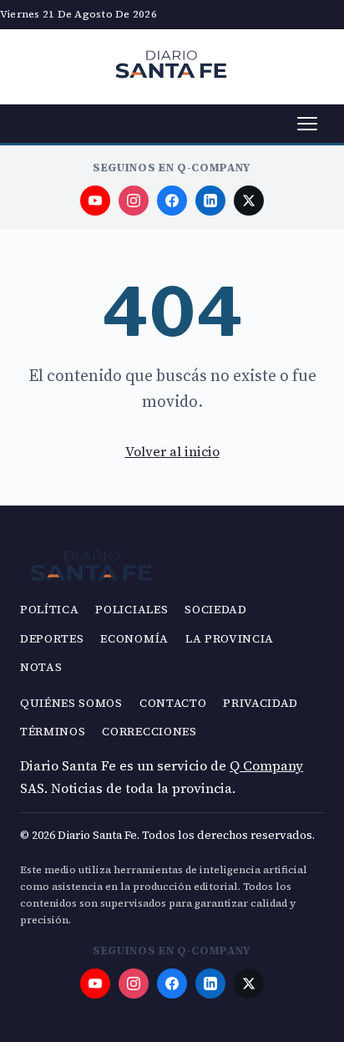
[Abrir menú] (307, 123)
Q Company (266, 765)
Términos (52, 732)
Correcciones (149, 732)
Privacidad (260, 703)
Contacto (172, 703)
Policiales (131, 610)
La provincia (229, 639)
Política (49, 610)
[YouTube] (95, 201)
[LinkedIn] (210, 201)
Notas (41, 667)
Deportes (51, 639)
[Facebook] (172, 201)
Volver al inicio (172, 451)
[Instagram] (134, 201)
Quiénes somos (71, 703)
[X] (249, 201)
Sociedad (215, 610)
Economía (134, 639)
